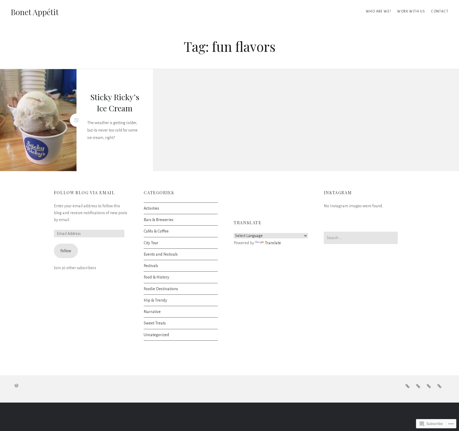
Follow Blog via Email (84, 192)
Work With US (411, 11)
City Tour (151, 243)
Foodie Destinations (161, 289)
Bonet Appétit (35, 12)
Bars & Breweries (158, 220)
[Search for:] (361, 238)
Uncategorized (156, 335)
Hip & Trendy (155, 300)
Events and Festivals (161, 254)
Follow (65, 251)
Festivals (151, 266)
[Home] (407, 386)
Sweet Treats (155, 323)
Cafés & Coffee (156, 231)
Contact (439, 11)
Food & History (156, 277)
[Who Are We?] (439, 386)
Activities (151, 208)
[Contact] (418, 386)
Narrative (152, 312)
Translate (273, 243)
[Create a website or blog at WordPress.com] (16, 386)
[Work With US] (428, 386)
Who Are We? (378, 11)
